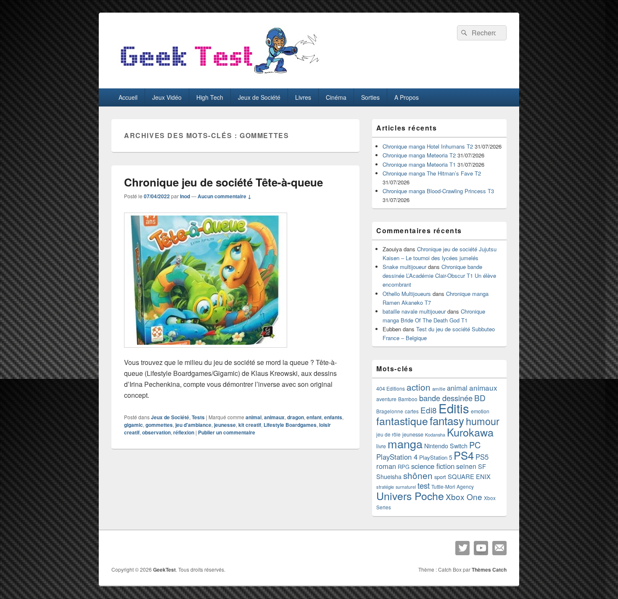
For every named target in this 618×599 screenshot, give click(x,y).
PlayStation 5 (435, 457)
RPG (403, 467)
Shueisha (388, 476)
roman (386, 466)
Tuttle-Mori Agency (452, 486)
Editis (453, 408)
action (418, 387)
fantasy (447, 420)
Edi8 (428, 409)
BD (480, 397)
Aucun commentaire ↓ (224, 196)
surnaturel (406, 487)
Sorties (370, 97)
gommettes (159, 425)
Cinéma (336, 97)
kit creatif (249, 425)
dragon (295, 417)
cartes (412, 411)
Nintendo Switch (445, 446)
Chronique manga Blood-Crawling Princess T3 (438, 191)
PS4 (464, 455)
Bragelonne (389, 411)
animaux (274, 417)
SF (482, 466)
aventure (386, 399)
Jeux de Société (259, 97)
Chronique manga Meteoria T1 (419, 164)
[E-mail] (499, 548)
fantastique (402, 420)
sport (440, 477)
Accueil (128, 97)
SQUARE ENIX (469, 476)
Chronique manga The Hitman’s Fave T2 (432, 173)
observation (156, 432)
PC (475, 445)
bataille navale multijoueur (414, 311)
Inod (185, 196)
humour (482, 421)
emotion (480, 411)
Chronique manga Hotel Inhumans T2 (428, 146)
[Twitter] (462, 548)
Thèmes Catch (489, 569)
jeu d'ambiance (193, 425)
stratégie (385, 486)
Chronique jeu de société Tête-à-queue (223, 182)
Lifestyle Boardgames (290, 425)
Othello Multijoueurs (407, 294)
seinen (466, 466)
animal (253, 417)
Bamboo (407, 398)
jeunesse (225, 425)
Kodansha (435, 434)
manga (405, 443)
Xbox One (464, 496)
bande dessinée (446, 397)
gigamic (133, 425)
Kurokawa (470, 431)
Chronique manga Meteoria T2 (419, 155)
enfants (333, 417)
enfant (314, 417)
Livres (303, 97)
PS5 (482, 457)
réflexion (183, 432)
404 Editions (390, 388)
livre (381, 446)
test (423, 485)
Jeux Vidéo (167, 97)
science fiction (432, 466)
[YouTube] (481, 548)
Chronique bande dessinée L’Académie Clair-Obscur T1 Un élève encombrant (439, 275)
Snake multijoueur (404, 267)
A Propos (406, 97)
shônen (418, 475)
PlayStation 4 (396, 457)
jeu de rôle (388, 434)
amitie (438, 388)
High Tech (209, 97)
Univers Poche (410, 495)
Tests (198, 417)
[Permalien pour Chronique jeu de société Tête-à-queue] (205, 352)
